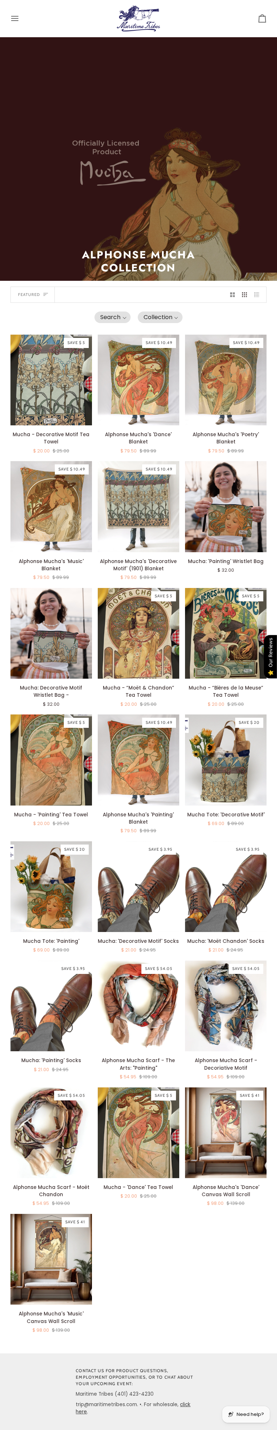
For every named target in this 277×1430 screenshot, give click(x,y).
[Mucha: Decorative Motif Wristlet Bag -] (51, 633)
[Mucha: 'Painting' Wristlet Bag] (226, 506)
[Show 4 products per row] (259, 294)
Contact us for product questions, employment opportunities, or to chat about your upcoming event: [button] (134, 1377)
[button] (112, 317)
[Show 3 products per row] (244, 294)
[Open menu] (21, 18)
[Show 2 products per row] (233, 294)
